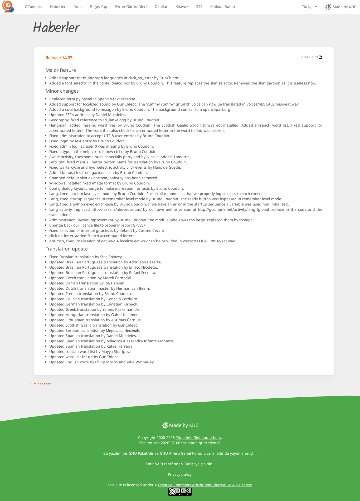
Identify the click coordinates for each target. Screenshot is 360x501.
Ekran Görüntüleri (131, 6)
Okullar (161, 6)
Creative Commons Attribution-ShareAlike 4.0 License (205, 484)
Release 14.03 (59, 58)
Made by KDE (344, 6)
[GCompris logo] (11, 6)
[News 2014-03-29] (320, 57)
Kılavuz (182, 6)
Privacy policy (179, 474)
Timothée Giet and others (198, 437)
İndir (78, 6)
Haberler (58, 6)
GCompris (33, 6)
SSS (199, 6)
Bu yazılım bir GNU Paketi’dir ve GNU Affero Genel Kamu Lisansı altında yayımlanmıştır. (180, 453)
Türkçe (308, 6)
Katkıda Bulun (222, 6)
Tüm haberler (40, 384)
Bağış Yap (98, 6)
